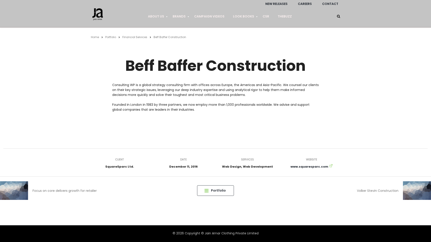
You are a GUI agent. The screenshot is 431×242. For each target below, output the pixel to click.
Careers (305, 4)
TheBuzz (285, 16)
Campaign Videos (209, 16)
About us (156, 16)
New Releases (276, 4)
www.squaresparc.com (309, 166)
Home (95, 37)
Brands (179, 16)
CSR (266, 16)
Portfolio (218, 190)
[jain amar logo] (97, 16)
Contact (330, 4)
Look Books (243, 16)
